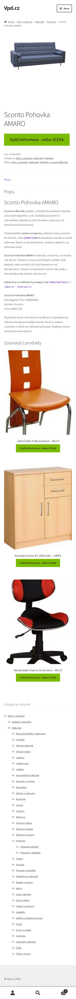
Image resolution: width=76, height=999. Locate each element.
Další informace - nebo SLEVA (37, 139)
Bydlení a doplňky (21, 721)
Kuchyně (20, 799)
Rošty (19, 888)
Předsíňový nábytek (27, 876)
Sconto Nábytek (59, 162)
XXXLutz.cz (24, 286)
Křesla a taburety (25, 793)
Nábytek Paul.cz (60, 282)
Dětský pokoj (23, 751)
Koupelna (21, 787)
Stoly (19, 924)
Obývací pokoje (24, 829)
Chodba (20, 739)
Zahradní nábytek (26, 941)
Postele (20, 864)
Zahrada (20, 935)
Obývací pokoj (24, 823)
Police (19, 858)
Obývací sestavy (25, 834)
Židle (19, 947)
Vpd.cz (11, 7)
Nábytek (39, 21)
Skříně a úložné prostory (29, 918)
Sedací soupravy (25, 906)
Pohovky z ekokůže (30, 852)
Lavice (19, 805)
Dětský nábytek (24, 745)
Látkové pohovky (29, 846)
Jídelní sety (22, 763)
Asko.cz (9, 286)
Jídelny (20, 769)
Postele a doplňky (26, 870)
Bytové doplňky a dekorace (31, 733)
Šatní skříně (22, 900)
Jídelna (20, 757)
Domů (11, 21)
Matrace (20, 817)
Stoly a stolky (23, 930)
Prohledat (38, 993)
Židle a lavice (23, 953)
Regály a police (24, 882)
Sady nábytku (23, 894)
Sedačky (20, 912)
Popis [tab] (7, 179)
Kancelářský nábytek (27, 775)
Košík (58, 989)
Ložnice (20, 811)
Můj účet (12, 993)
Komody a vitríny (25, 781)
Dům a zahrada (25, 21)
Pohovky (51, 21)
